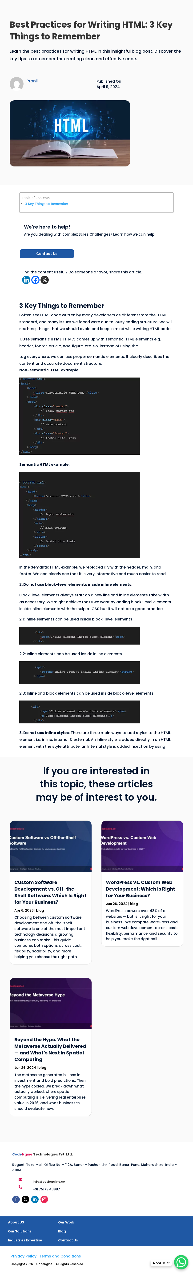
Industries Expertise (25, 1240)
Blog (62, 1231)
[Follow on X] (25, 1199)
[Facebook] (35, 280)
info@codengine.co (49, 1181)
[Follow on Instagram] (44, 1199)
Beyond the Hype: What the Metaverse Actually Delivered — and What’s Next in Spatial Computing (50, 1049)
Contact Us (46, 253)
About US (16, 1222)
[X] (44, 280)
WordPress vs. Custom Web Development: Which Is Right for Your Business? (140, 889)
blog (40, 910)
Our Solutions (20, 1231)
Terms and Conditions (60, 1256)
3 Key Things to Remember (46, 203)
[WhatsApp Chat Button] (181, 1262)
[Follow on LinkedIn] (35, 1199)
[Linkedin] (26, 280)
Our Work (66, 1222)
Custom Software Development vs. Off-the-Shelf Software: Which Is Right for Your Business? (50, 892)
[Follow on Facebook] (16, 1199)
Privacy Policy (23, 1256)
